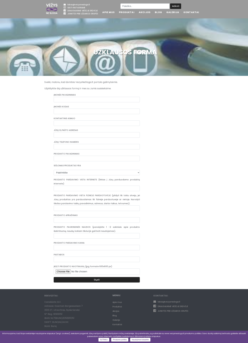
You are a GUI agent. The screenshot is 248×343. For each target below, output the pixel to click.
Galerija (172, 12)
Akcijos (145, 12)
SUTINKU (104, 340)
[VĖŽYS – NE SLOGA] (52, 9)
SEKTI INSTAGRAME (76, 7)
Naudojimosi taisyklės (140, 340)
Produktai (126, 12)
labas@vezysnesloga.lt (78, 4)
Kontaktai (191, 12)
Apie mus (108, 12)
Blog (158, 12)
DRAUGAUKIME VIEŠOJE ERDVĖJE (82, 10)
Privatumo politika (120, 340)
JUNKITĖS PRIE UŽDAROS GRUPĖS (82, 13)
